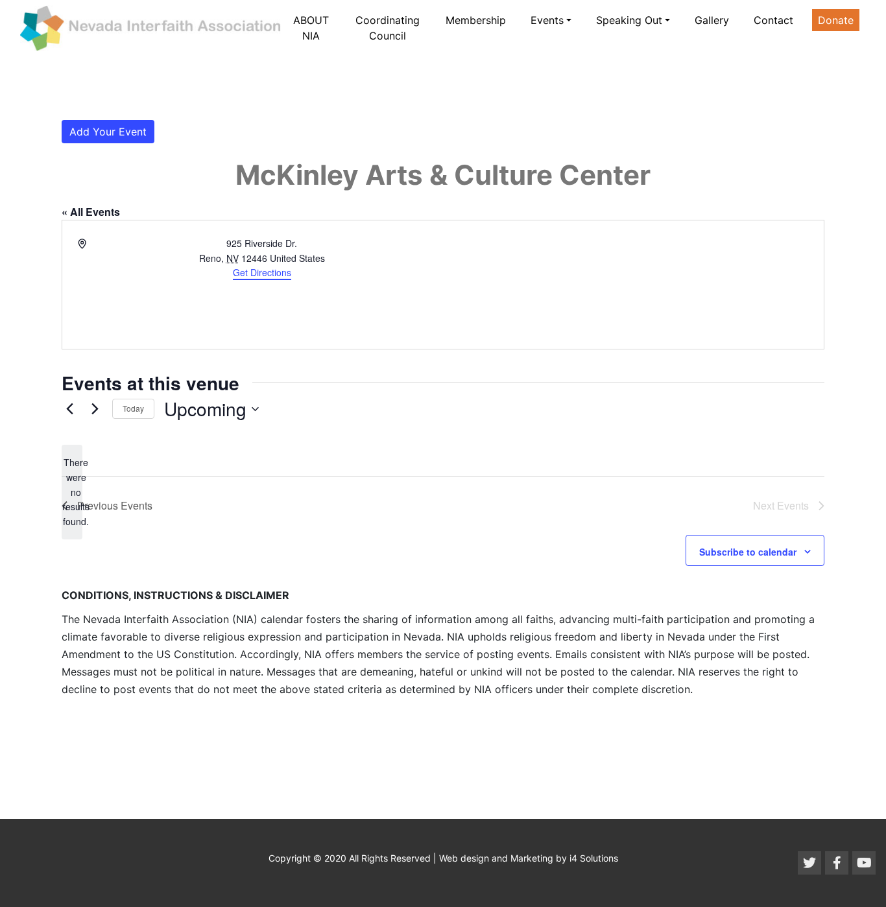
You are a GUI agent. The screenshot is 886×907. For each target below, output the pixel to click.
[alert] (72, 492)
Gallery (712, 20)
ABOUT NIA (311, 28)
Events (547, 20)
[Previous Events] (69, 409)
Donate (836, 20)
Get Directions (262, 272)
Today (133, 408)
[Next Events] (94, 409)
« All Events (91, 211)
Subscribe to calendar (747, 551)
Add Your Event (108, 131)
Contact (773, 20)
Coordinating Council (387, 28)
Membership (476, 20)
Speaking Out (629, 20)
